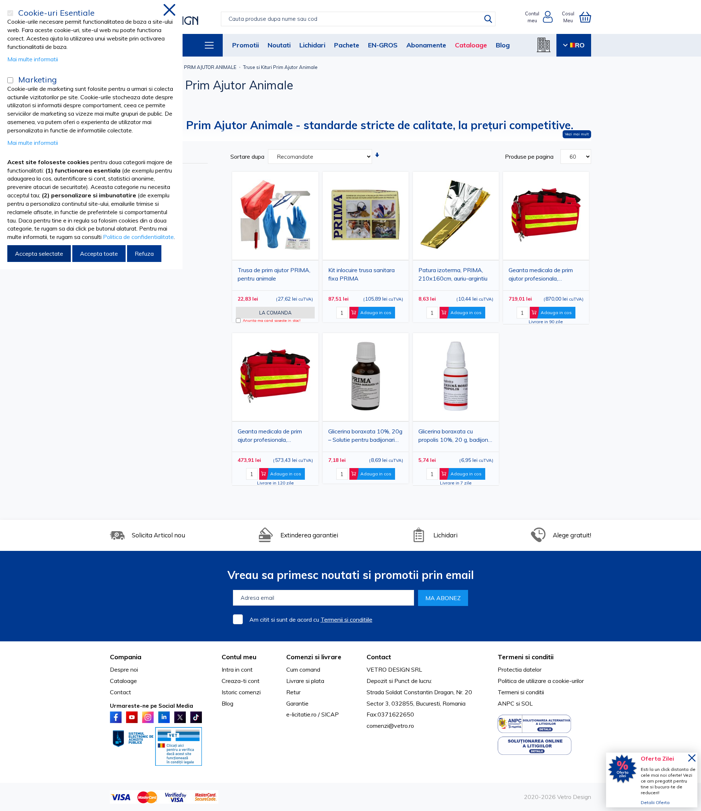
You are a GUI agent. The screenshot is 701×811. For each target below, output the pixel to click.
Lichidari (312, 45)
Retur (293, 692)
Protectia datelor (519, 669)
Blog (503, 45)
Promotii (245, 45)
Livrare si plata (305, 680)
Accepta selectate (39, 253)
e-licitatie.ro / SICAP (312, 714)
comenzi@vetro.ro (390, 725)
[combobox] (358, 19)
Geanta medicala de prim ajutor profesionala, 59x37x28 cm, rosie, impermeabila (270, 437)
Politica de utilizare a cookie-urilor (541, 680)
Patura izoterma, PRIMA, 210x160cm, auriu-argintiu (452, 274)
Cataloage (471, 45)
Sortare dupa (247, 156)
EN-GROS (383, 45)
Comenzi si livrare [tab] (313, 657)
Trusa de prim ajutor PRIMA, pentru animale (274, 274)
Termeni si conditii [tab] (525, 657)
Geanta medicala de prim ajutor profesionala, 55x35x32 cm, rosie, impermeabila (541, 275)
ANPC (506, 703)
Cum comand (303, 669)
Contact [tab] (379, 657)
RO (580, 45)
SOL (527, 703)
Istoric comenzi (241, 692)
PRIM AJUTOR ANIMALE (210, 67)
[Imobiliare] (543, 45)
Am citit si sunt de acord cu (310, 619)
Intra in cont (237, 669)
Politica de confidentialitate (138, 236)
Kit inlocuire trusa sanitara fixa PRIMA (361, 274)
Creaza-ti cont (241, 680)
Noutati (279, 45)
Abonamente (426, 45)
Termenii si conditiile (346, 619)
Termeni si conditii (521, 692)
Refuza (144, 253)
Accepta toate (99, 253)
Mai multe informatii (32, 59)
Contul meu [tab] (239, 657)
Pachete (346, 45)
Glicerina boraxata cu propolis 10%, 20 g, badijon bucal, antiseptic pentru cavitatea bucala (453, 437)
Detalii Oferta (655, 802)
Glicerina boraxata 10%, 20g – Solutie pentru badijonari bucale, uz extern (365, 437)
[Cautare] (488, 19)
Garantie (297, 703)
